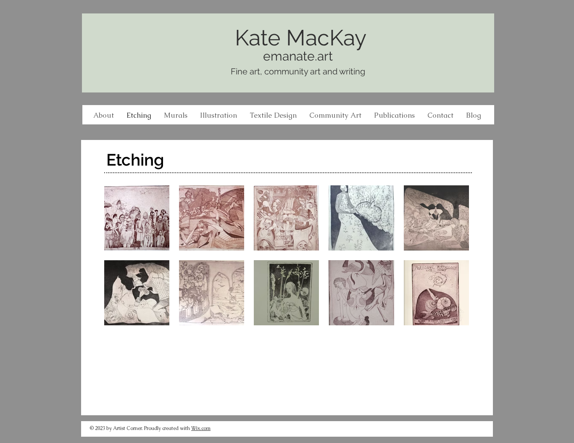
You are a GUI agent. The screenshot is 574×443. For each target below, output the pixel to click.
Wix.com (201, 428)
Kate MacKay (300, 37)
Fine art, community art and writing (298, 71)
